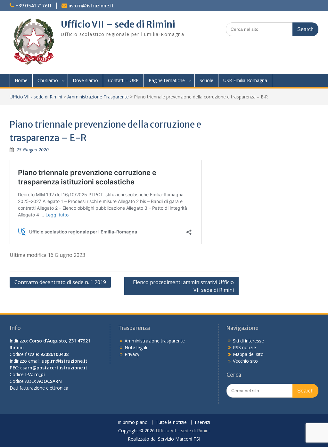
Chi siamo (47, 80)
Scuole (206, 80)
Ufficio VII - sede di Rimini (36, 97)
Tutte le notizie (171, 422)
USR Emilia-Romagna (245, 80)
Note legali (136, 347)
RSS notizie (244, 347)
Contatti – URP (123, 80)
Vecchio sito (245, 361)
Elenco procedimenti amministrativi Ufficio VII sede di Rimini (183, 286)
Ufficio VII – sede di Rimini (118, 24)
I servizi (202, 422)
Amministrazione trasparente (155, 341)
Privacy (132, 354)
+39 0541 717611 (33, 6)
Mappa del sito (248, 354)
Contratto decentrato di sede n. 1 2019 (60, 282)
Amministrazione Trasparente (98, 97)
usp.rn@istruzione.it (91, 6)
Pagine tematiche (167, 80)
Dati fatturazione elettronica (39, 388)
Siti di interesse (248, 341)
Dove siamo (85, 80)
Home (21, 80)
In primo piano (133, 422)
